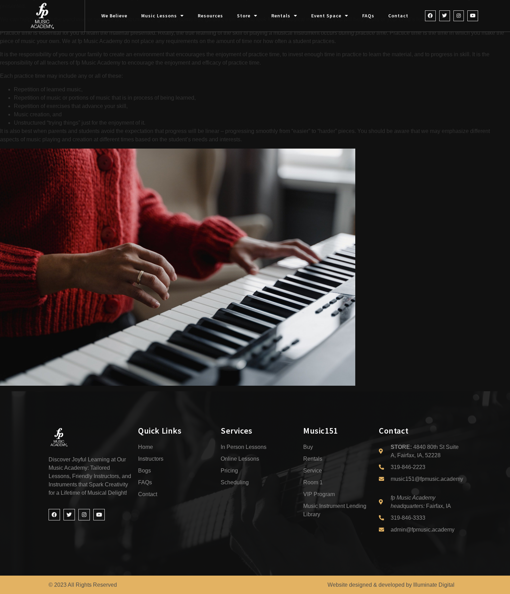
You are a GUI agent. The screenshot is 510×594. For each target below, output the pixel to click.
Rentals (280, 15)
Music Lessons (159, 15)
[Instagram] (458, 15)
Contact (398, 15)
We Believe (114, 15)
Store (243, 15)
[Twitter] (444, 15)
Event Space (326, 15)
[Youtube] (472, 15)
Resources (210, 15)
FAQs (368, 15)
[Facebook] (430, 15)
